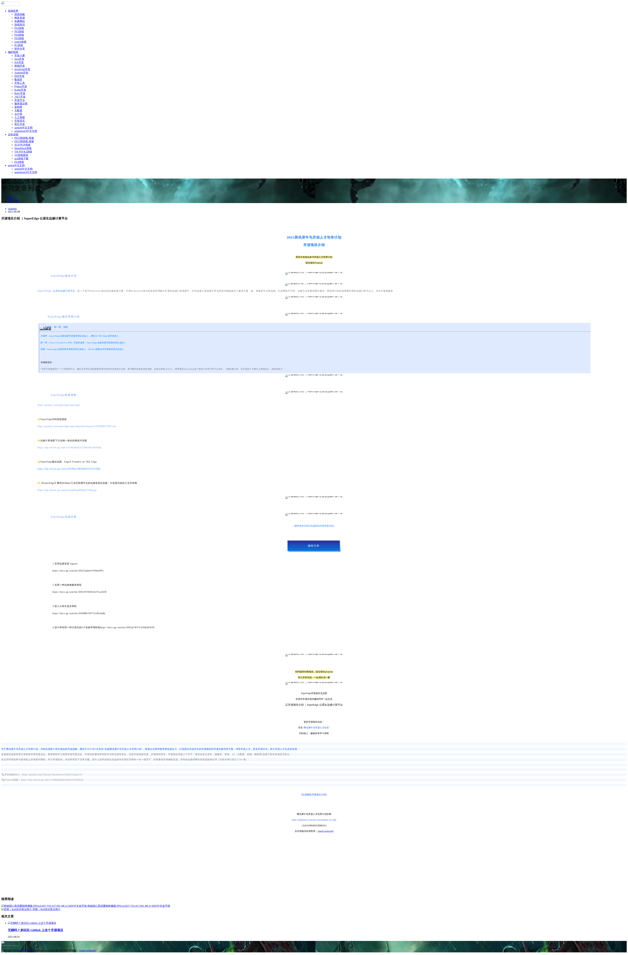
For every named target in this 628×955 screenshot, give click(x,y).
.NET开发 (20, 96)
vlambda (12, 208)
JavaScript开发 (22, 69)
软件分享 (19, 48)
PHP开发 (19, 76)
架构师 (18, 107)
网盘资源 (19, 17)
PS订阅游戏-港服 (24, 141)
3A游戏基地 (21, 155)
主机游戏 (13, 134)
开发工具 (19, 83)
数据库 (18, 79)
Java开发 (19, 59)
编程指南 (13, 52)
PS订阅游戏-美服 (24, 138)
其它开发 (19, 124)
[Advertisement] (314, 871)
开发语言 (19, 120)
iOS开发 (19, 62)
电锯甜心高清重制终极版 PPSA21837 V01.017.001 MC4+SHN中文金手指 (128, 905)
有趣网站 (19, 21)
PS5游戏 (19, 38)
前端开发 (19, 65)
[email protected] (325, 831)
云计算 (18, 113)
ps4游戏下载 (21, 158)
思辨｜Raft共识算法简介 (47, 909)
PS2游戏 (19, 28)
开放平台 (19, 100)
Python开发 (20, 86)
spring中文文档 (16, 165)
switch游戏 (20, 41)
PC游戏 (18, 45)
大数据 (18, 110)
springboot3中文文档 (25, 131)
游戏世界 (13, 10)
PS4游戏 (19, 35)
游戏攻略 (19, 14)
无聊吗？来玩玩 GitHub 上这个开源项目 (35, 930)
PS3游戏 (19, 31)
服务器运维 (20, 103)
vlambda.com (27, 950)
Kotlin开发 (20, 89)
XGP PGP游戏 (22, 144)
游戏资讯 (19, 24)
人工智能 (19, 117)
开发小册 (19, 55)
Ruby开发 (19, 93)
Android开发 (21, 72)
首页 (10, 197)
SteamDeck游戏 (23, 148)
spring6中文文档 (23, 127)
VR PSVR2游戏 (23, 151)
